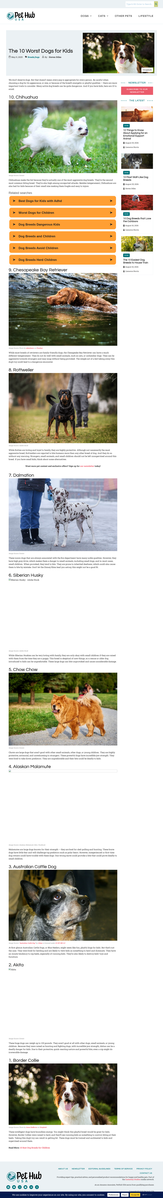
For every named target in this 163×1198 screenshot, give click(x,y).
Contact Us (146, 1173)
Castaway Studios (133, 1179)
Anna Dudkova (31, 1127)
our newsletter (87, 466)
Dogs (85, 16)
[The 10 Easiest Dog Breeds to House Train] (137, 244)
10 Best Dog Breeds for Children (35, 1147)
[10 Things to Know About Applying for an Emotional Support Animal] (137, 114)
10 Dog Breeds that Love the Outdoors (137, 220)
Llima (40, 943)
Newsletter (78, 1169)
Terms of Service (123, 1169)
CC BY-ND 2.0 (60, 943)
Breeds (31, 57)
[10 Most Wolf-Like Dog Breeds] (137, 161)
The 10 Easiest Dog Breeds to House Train (135, 261)
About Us (63, 1169)
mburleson (30, 348)
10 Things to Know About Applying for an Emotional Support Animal (135, 134)
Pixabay (39, 348)
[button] (86, 16)
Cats (101, 16)
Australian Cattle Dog (27, 943)
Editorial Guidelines (99, 1169)
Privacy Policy (144, 1169)
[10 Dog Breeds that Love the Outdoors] (137, 202)
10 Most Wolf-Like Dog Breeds (135, 178)
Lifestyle (146, 16)
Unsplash (43, 1127)
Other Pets (123, 16)
